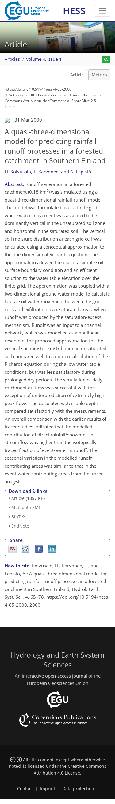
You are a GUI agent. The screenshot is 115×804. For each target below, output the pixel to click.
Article (77, 75)
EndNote (20, 526)
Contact (25, 788)
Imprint (47, 788)
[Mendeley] (12, 548)
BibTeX (18, 517)
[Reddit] (25, 548)
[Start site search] (106, 59)
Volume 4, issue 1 (44, 59)
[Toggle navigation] (102, 11)
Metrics (99, 75)
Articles (12, 59)
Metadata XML (26, 507)
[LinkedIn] (52, 548)
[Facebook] (39, 548)
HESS (74, 10)
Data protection (78, 788)
